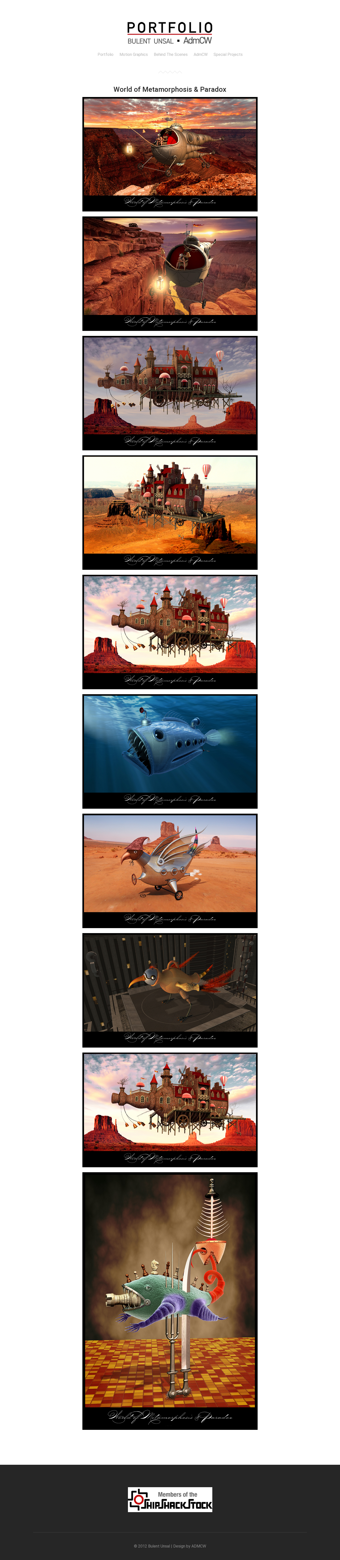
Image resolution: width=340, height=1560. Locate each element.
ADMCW (198, 1546)
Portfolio (105, 54)
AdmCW (201, 54)
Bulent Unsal (159, 1546)
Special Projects (228, 54)
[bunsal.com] (170, 47)
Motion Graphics (133, 54)
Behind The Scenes (171, 54)
